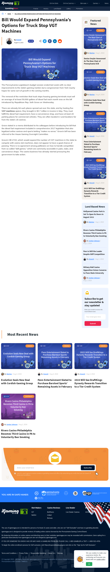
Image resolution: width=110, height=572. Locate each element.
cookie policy (100, 559)
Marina (92, 53)
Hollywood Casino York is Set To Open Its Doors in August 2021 (94, 214)
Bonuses (83, 3)
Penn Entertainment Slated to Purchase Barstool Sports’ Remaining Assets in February (92, 146)
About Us (51, 553)
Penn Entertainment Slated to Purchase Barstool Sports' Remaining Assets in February (55, 383)
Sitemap (60, 553)
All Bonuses (89, 512)
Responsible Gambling (38, 553)
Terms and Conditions (9, 553)
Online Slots (54, 3)
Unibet (49, 515)
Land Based (57, 9)
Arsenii (18, 40)
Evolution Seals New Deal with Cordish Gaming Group (94, 102)
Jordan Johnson (94, 241)
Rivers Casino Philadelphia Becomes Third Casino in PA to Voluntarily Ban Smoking (95, 233)
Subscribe (88, 468)
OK (89, 564)
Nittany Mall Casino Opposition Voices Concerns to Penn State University (94, 270)
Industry (45, 9)
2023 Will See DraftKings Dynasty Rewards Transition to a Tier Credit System (94, 192)
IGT (32, 512)
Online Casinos (68, 3)
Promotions (79, 9)
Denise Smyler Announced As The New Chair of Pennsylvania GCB (94, 61)
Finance (35, 9)
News (106, 3)
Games (95, 3)
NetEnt (33, 515)
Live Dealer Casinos (72, 512)
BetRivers (50, 512)
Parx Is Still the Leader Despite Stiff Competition (94, 252)
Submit (93, 323)
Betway (50, 518)
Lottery (68, 9)
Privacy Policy (23, 553)
